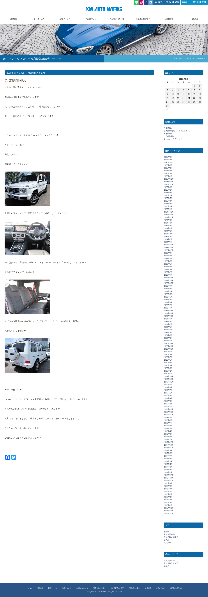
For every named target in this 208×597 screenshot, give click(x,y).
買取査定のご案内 (143, 19)
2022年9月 (168, 286)
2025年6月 (168, 195)
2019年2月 (168, 403)
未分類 (166, 531)
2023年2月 (168, 272)
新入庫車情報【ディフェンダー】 (177, 130)
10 (167, 94)
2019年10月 (169, 382)
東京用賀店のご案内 (117, 588)
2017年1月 (168, 472)
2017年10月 (169, 447)
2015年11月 (169, 510)
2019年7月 (168, 390)
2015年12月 (169, 508)
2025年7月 (168, 192)
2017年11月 (169, 445)
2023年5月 (168, 264)
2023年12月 (169, 244)
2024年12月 (169, 212)
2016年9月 (168, 483)
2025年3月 (168, 203)
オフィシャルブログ (187, 59)
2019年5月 (168, 395)
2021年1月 (168, 340)
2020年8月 (168, 354)
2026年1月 (168, 176)
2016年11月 (169, 478)
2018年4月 (168, 431)
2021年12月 (169, 310)
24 (167, 102)
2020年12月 (169, 343)
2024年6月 (168, 228)
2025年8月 (168, 190)
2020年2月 (168, 371)
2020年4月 (168, 365)
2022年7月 (168, 291)
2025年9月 (168, 187)
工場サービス (65, 19)
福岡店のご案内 (134, 588)
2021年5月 (168, 329)
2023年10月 (169, 250)
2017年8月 (168, 453)
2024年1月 (168, 242)
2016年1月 (168, 505)
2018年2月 (168, 436)
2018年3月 (168, 434)
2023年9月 (168, 253)
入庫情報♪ (168, 128)
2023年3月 (168, 269)
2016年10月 (169, 480)
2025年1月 (168, 209)
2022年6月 (168, 294)
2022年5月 (168, 297)
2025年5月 (168, 198)
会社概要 (195, 19)
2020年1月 (168, 373)
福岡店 (166, 540)
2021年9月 (168, 318)
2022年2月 (168, 305)
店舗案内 (169, 19)
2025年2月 (168, 206)
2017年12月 (169, 442)
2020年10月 (169, 349)
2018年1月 (168, 439)
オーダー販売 (38, 19)
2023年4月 (168, 266)
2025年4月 (168, 201)
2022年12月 (169, 277)
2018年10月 (169, 414)
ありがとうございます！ (174, 139)
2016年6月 (168, 491)
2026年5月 (168, 165)
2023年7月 (168, 258)
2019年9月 (168, 384)
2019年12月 (169, 376)
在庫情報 (13, 19)
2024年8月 (168, 222)
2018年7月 (168, 423)
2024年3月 (168, 236)
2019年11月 (169, 379)
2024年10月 (169, 217)
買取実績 (167, 542)
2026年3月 (168, 170)
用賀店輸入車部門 (36, 72)
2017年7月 (168, 456)
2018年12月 (169, 409)
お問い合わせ (160, 588)
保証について (91, 19)
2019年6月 (168, 393)
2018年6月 (168, 425)
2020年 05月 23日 (15, 72)
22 (194, 98)
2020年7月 (168, 357)
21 (189, 98)
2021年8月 (168, 321)
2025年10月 (169, 184)
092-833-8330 (199, 2)
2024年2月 (168, 239)
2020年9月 (168, 351)
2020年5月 (168, 362)
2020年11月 (169, 346)
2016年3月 (168, 499)
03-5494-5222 (172, 2)
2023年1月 (168, 275)
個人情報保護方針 (176, 588)
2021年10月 (169, 316)
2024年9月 (168, 220)
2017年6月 (168, 458)
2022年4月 (168, 299)
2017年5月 (168, 461)
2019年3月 (168, 401)
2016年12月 (169, 475)
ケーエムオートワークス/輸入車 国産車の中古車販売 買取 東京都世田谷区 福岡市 (104, 9)
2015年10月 (169, 513)
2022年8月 (168, 288)
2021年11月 (169, 313)
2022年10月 (169, 283)
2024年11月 (169, 214)
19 (178, 98)
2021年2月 (168, 338)
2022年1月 (168, 307)
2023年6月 (168, 261)
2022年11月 (169, 280)
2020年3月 (168, 368)
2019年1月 (168, 406)
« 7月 (166, 110)
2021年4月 (168, 332)
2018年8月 (168, 420)
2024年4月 (168, 233)
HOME (176, 59)
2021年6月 (168, 327)
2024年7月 (168, 225)
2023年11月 (169, 247)
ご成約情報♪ (169, 136)
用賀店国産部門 (170, 534)
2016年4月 (168, 497)
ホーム (29, 588)
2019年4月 (168, 398)
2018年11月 (169, 412)
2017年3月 (168, 467)
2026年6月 (168, 162)
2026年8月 (168, 157)
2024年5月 (168, 231)
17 (167, 98)
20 (183, 98)
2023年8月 (168, 255)
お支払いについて (117, 19)
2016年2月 (168, 502)
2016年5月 (168, 494)
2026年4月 (168, 168)
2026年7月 (168, 159)
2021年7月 (168, 324)
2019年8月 (168, 387)
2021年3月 (168, 335)
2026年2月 (168, 173)
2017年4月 (168, 464)
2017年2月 (168, 469)
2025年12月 (169, 179)
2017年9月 (168, 450)
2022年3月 (168, 302)
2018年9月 (168, 417)
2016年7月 (168, 488)
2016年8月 (168, 486)
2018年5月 (168, 428)
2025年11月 (169, 181)
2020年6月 (168, 360)
